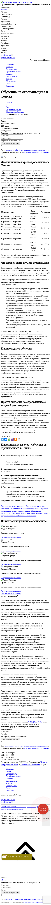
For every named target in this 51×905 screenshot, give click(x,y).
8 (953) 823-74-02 (35, 722)
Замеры (9, 79)
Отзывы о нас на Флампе (11, 593)
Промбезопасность (13, 71)
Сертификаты (11, 76)
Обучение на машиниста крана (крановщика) (21, 512)
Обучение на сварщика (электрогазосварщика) (24, 509)
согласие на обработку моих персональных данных (25, 150)
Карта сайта (10, 807)
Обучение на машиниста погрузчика (24, 508)
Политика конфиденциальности (25, 807)
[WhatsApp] (9, 439)
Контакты (10, 86)
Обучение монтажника (26, 516)
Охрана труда (11, 69)
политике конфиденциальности (36, 152)
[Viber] (12, 439)
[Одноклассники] (15, 439)
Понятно (46, 818)
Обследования (11, 81)
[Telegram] (2, 439)
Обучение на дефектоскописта (13, 506)
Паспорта (9, 74)
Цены (8, 83)
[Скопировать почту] (12, 55)
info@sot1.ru (6, 55)
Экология (9, 67)
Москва (4, 9)
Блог (3, 807)
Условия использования (30, 764)
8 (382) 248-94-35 (8, 57)
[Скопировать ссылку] (19, 439)
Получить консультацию (11, 537)
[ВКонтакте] (5, 439)
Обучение (10, 64)
